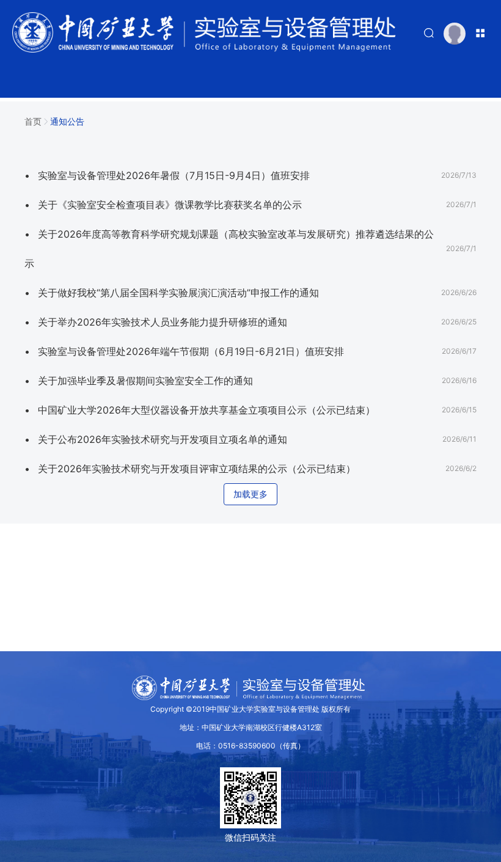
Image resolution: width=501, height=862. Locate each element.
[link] (33, 119)
